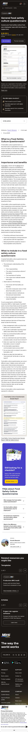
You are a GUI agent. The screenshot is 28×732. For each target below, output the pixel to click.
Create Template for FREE (14, 384)
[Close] (25, 344)
